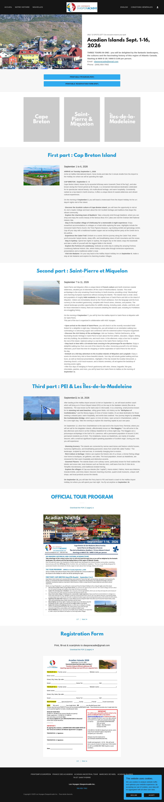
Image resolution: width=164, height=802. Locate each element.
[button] (157, 7)
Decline (134, 795)
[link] (82, 7)
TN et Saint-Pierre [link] (82, 777)
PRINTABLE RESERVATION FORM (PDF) (81, 84)
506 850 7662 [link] (82, 788)
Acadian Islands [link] (125, 774)
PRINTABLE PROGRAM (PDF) (82, 77)
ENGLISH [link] (124, 7)
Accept (152, 795)
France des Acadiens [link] (62, 774)
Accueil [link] (8, 7)
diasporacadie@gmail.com (106, 61)
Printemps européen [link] (41, 774)
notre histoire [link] (22, 7)
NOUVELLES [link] (38, 7)
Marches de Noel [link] (107, 774)
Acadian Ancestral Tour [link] (86, 774)
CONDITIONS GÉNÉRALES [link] (142, 7)
